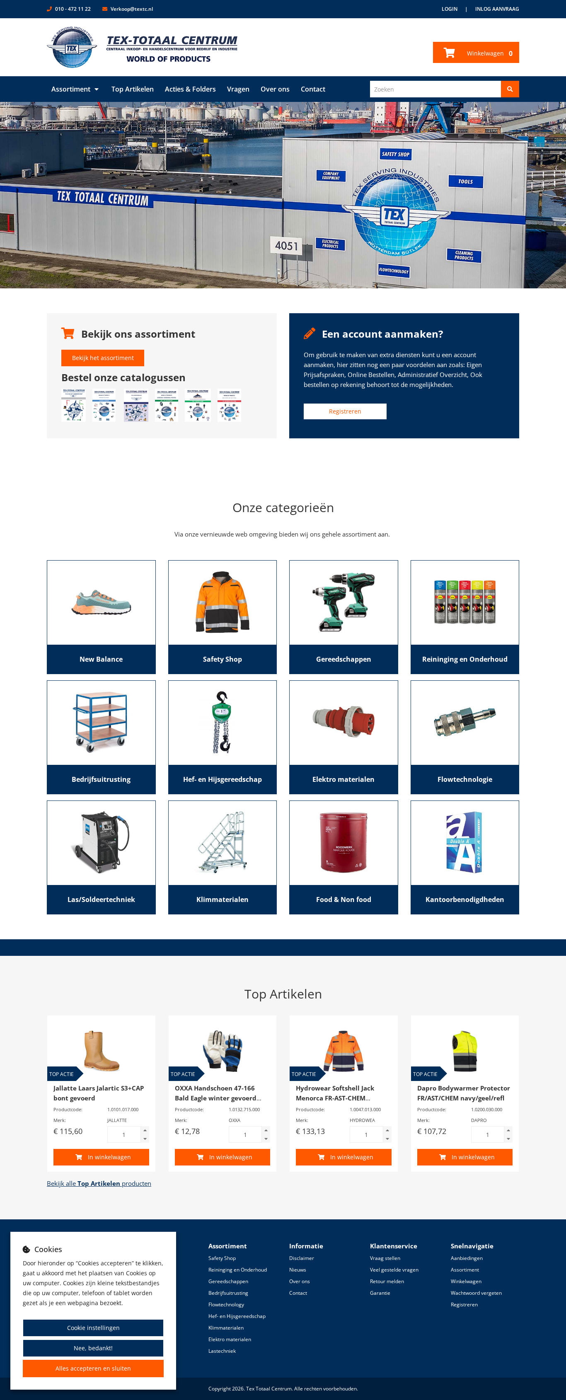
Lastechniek (222, 1350)
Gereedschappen (228, 1281)
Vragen (238, 89)
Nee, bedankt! (93, 1348)
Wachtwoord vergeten (476, 1292)
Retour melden (387, 1281)
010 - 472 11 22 (73, 8)
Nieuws (297, 1269)
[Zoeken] (510, 89)
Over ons (275, 89)
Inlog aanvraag (497, 8)
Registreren (345, 411)
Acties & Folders (190, 89)
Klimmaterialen (226, 1327)
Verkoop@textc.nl (132, 8)
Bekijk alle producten (99, 1183)
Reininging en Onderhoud (237, 1269)
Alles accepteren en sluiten (93, 1368)
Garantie (380, 1292)
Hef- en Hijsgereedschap (237, 1316)
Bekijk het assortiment (103, 358)
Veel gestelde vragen (394, 1269)
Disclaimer (301, 1258)
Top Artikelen (132, 89)
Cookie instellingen (93, 1328)
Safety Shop (222, 1258)
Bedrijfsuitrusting (228, 1292)
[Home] (142, 47)
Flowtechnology (226, 1304)
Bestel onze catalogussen (123, 377)
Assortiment (70, 89)
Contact (313, 89)
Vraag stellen (385, 1258)
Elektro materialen (229, 1339)
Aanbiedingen (467, 1258)
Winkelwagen (489, 53)
